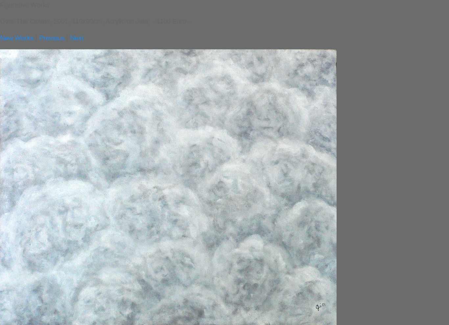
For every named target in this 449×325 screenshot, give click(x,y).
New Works (17, 37)
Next (76, 37)
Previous (51, 37)
